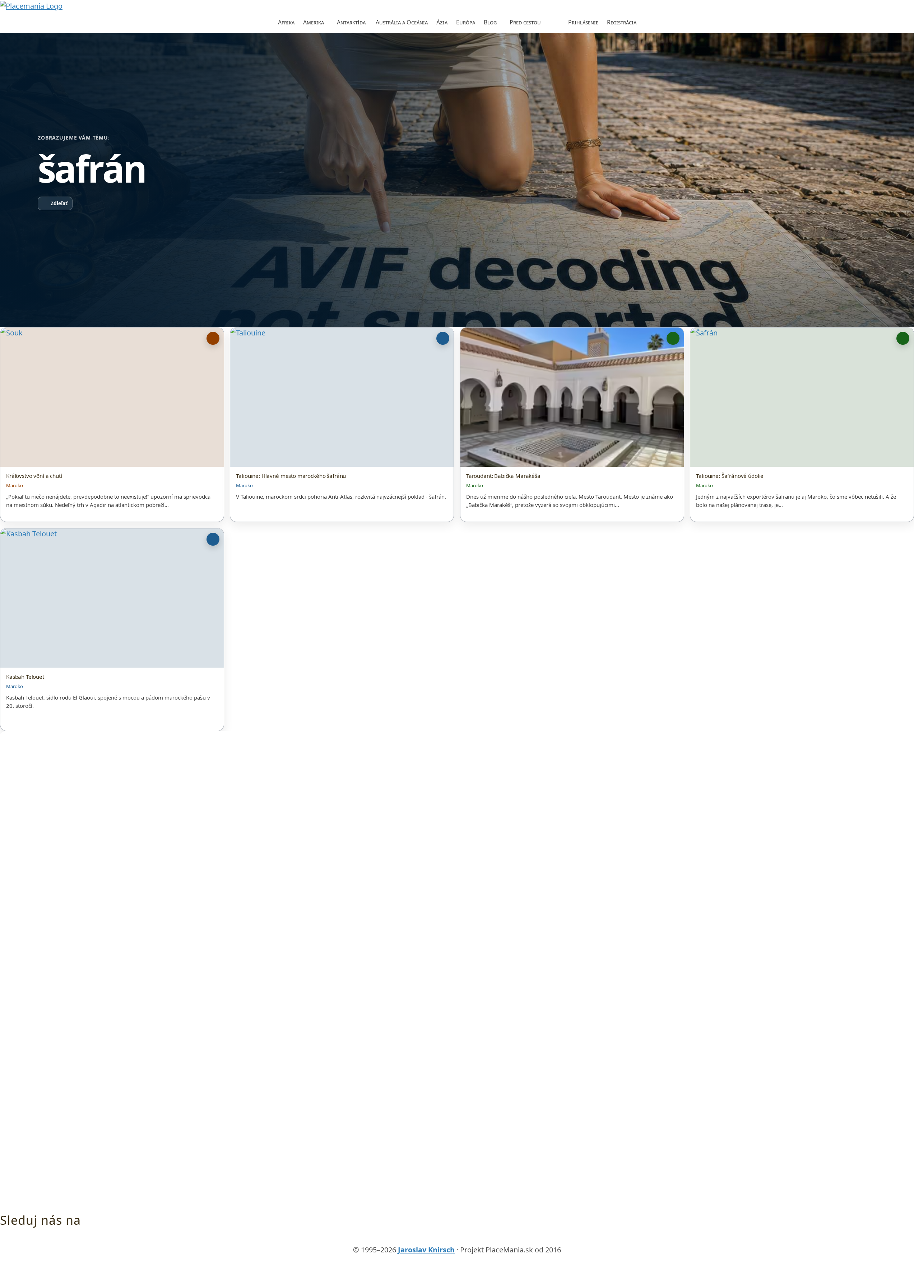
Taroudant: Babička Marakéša (503, 475)
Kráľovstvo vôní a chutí (34, 475)
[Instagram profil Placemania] (471, 1239)
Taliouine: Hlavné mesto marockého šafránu (291, 475)
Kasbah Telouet (25, 676)
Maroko (14, 485)
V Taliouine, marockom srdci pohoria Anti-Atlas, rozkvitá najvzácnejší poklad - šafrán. (341, 496)
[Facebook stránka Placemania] (443, 1239)
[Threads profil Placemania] (457, 1239)
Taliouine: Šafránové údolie (730, 475)
